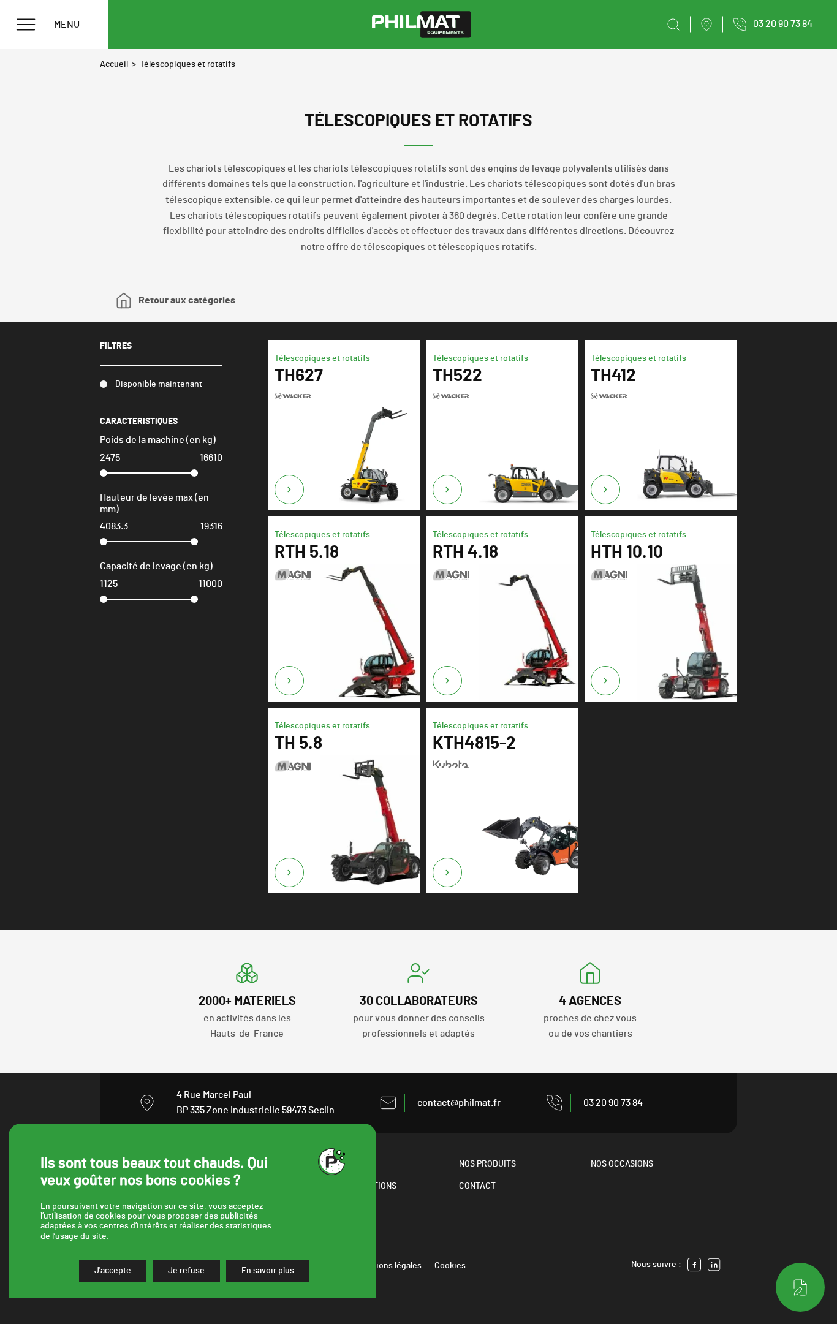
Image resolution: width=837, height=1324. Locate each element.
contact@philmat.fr (459, 1103)
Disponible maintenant (158, 384)
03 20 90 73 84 (613, 1103)
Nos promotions (362, 1186)
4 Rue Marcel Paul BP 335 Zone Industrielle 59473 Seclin (255, 1103)
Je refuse (186, 1270)
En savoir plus (267, 1270)
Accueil (114, 64)
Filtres (116, 346)
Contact (477, 1186)
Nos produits (487, 1164)
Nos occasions (622, 1164)
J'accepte (112, 1270)
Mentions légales (389, 1266)
